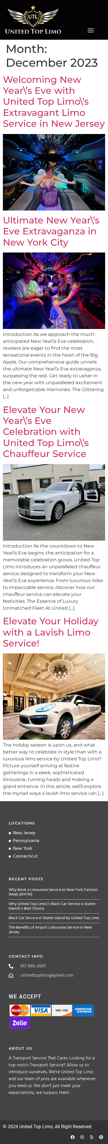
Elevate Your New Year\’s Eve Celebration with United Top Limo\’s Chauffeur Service (46, 432)
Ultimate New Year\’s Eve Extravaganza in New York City (51, 231)
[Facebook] (73, 1137)
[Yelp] (92, 1137)
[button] (91, 30)
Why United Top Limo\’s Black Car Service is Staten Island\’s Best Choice (52, 906)
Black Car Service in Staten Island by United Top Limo (54, 918)
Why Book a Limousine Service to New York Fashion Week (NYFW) (53, 892)
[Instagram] (82, 1137)
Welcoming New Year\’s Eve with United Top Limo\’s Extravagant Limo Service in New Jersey (54, 101)
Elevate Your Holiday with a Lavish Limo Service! (50, 632)
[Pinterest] (101, 1137)
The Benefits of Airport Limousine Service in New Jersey (50, 930)
